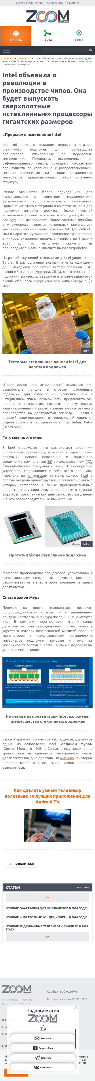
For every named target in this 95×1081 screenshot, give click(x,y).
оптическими (54, 201)
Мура (17, 739)
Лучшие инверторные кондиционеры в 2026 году (46, 917)
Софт (79, 39)
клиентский (37, 475)
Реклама (27, 999)
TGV (89, 461)
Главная (7, 58)
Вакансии (8, 1003)
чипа (88, 471)
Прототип (18, 555)
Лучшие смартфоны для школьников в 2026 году (46, 908)
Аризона (43, 272)
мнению (67, 758)
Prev (47, 897)
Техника (16, 39)
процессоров (55, 573)
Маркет (74, 2)
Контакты (24, 1003)
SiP (49, 461)
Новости (24, 58)
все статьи (83, 887)
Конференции (56, 2)
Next (47, 936)
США (56, 272)
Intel (67, 258)
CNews (20, 2)
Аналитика (35, 2)
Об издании (10, 999)
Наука (47, 39)
